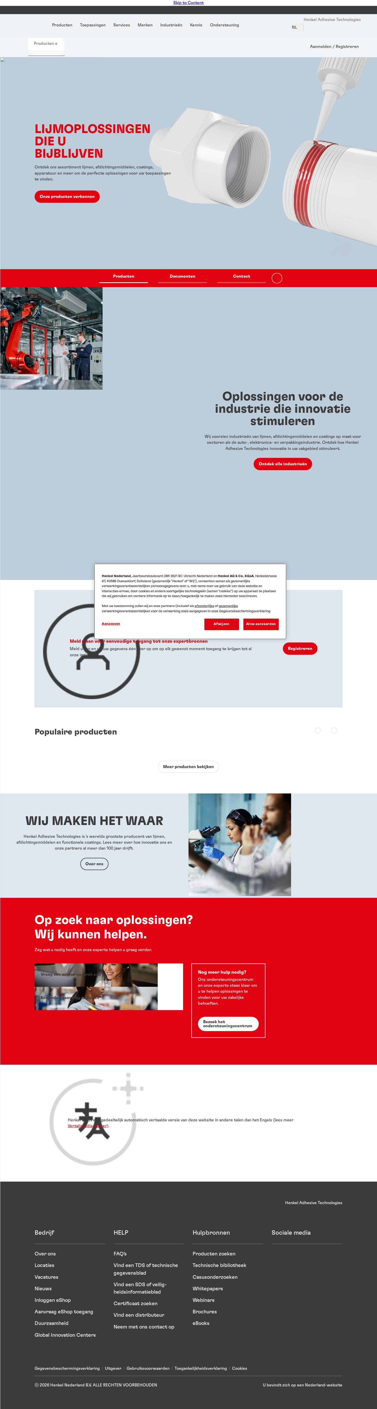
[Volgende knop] (333, 730)
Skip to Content (188, 3)
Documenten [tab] (182, 276)
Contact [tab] (241, 276)
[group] (188, 172)
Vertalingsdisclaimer (87, 1126)
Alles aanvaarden (261, 624)
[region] (190, 601)
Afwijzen (221, 624)
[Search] (29, 53)
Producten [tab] (123, 276)
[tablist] (182, 278)
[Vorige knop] (317, 730)
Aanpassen (111, 624)
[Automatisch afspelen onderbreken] (277, 278)
